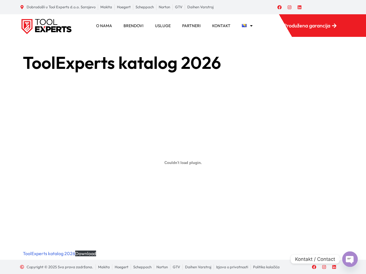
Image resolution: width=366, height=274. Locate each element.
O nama (104, 25)
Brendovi (134, 25)
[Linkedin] (299, 7)
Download (85, 253)
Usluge (163, 25)
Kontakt (221, 25)
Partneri (191, 25)
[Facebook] (279, 7)
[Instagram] (289, 7)
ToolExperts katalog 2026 (49, 253)
